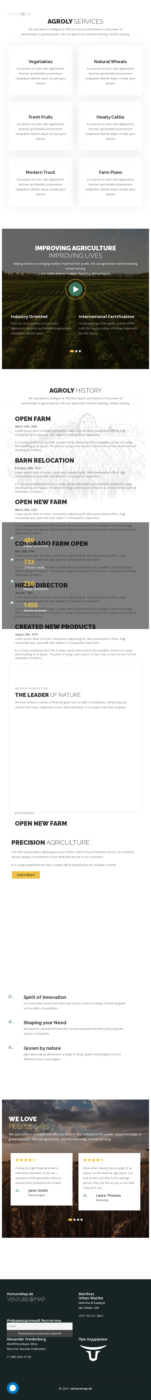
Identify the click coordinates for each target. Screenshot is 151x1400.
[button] (72, 351)
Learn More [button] (26, 875)
